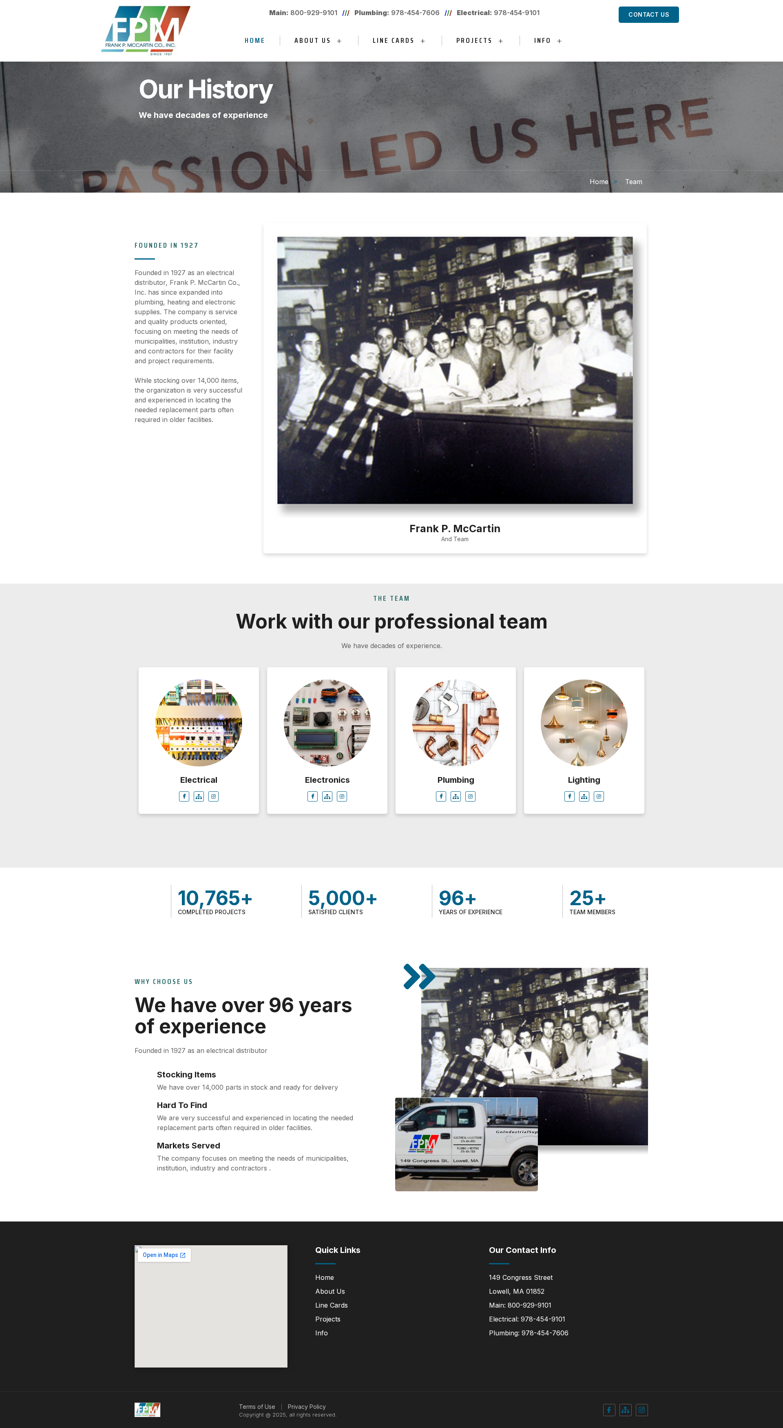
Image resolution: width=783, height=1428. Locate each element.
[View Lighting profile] (584, 768)
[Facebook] (184, 796)
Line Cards (394, 40)
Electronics (327, 780)
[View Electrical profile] (199, 768)
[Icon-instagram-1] (642, 1410)
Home (255, 40)
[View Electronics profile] (327, 768)
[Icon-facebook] (609, 1410)
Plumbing (456, 780)
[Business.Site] (199, 796)
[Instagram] (213, 796)
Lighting (584, 780)
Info (542, 40)
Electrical (198, 780)
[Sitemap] (625, 1410)
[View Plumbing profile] (456, 768)
